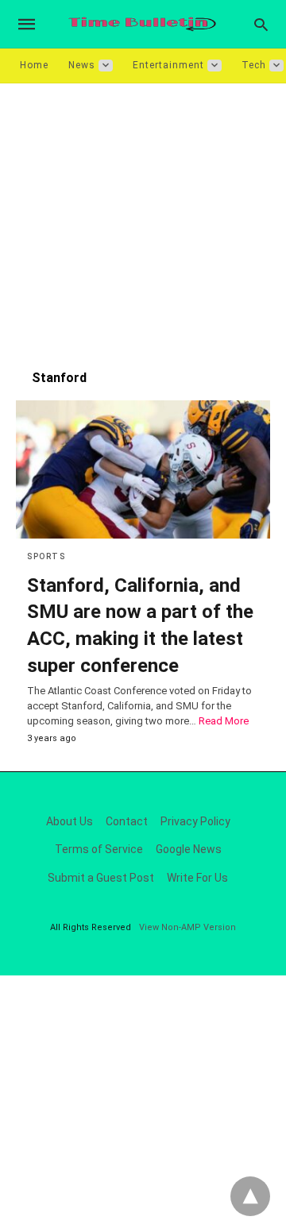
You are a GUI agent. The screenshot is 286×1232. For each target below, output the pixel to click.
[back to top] (250, 1196)
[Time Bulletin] (142, 24)
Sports (46, 556)
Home (34, 65)
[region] (143, 218)
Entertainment (168, 65)
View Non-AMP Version (187, 927)
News (81, 65)
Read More (224, 721)
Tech (254, 65)
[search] (261, 24)
